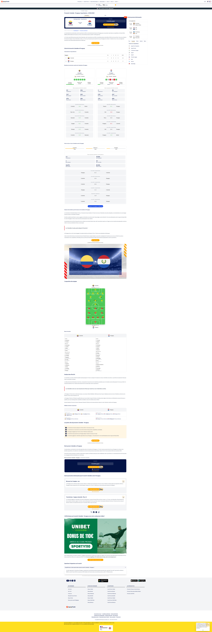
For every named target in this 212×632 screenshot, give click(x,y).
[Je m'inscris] (208, 1)
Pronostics (80, 1)
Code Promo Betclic (111, 591)
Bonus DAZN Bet (91, 600)
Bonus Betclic (90, 591)
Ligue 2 (132, 54)
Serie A (132, 61)
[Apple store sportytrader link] (134, 581)
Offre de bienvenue (95, 470)
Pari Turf (69, 591)
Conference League (134, 50)
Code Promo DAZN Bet (111, 600)
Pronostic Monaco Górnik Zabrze (133, 589)
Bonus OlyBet (90, 597)
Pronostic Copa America (83, 30)
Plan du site (118, 616)
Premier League (134, 57)
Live (105, 15)
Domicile (78, 76)
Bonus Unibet (90, 589)
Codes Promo (86, 1)
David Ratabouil (76, 30)
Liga (132, 59)
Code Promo (110, 585)
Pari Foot (70, 589)
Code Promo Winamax (111, 593)
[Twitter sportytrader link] (72, 581)
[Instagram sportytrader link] (75, 581)
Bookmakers (102, 1)
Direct (112, 1)
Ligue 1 (132, 52)
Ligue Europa (133, 48)
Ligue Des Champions (135, 45)
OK (203, 630)
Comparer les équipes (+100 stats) (95, 206)
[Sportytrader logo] (106, 607)
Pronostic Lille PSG (130, 593)
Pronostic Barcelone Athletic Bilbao (134, 591)
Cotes (107, 1)
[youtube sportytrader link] (67, 581)
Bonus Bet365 (90, 595)
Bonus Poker (70, 597)
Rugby (145, 41)
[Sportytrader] (5, 1)
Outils (116, 1)
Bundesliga (133, 63)
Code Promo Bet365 (111, 595)
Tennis (137, 41)
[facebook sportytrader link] (70, 581)
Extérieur (83, 76)
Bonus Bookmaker (92, 585)
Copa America (77, 10)
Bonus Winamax (91, 593)
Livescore (70, 593)
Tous (75, 76)
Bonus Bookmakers (94, 1)
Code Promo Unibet (111, 589)
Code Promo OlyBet (111, 597)
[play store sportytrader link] (142, 581)
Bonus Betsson (90, 602)
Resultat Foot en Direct (72, 595)
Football (72, 10)
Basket (141, 41)
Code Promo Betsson (111, 602)
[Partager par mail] (96, 512)
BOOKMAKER (71, 585)
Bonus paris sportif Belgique (73, 600)
